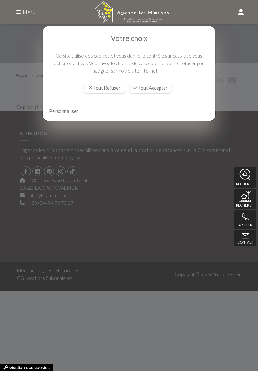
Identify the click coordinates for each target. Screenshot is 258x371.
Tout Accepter (152, 88)
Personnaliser (63, 111)
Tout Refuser (106, 88)
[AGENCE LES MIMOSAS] (129, 12)
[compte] (241, 12)
